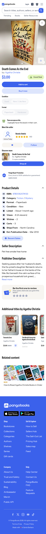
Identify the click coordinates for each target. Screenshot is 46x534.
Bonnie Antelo (21, 133)
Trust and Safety (11, 477)
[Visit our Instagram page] (23, 514)
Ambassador (10, 492)
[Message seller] (12, 145)
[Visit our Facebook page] (12, 514)
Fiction (20, 198)
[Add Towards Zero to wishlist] (15, 318)
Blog (6, 487)
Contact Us (31, 477)
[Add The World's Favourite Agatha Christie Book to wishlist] (34, 318)
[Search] (41, 10)
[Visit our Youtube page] (28, 514)
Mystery (29, 198)
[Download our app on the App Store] (11, 413)
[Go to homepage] (8, 4)
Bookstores (9, 426)
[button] (23, 188)
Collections (9, 431)
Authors (7, 441)
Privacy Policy (29, 524)
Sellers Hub (31, 431)
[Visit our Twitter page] (18, 514)
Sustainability (10, 482)
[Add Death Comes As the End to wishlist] (42, 23)
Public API (9, 502)
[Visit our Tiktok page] (33, 514)
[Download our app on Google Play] (27, 413)
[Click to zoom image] (23, 42)
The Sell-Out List (34, 436)
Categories (9, 436)
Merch (7, 497)
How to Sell (31, 426)
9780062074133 (20, 194)
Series (7, 451)
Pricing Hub (31, 441)
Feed (28, 451)
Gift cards (8, 456)
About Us (8, 472)
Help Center (32, 472)
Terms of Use (17, 524)
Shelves (7, 446)
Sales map (31, 446)
